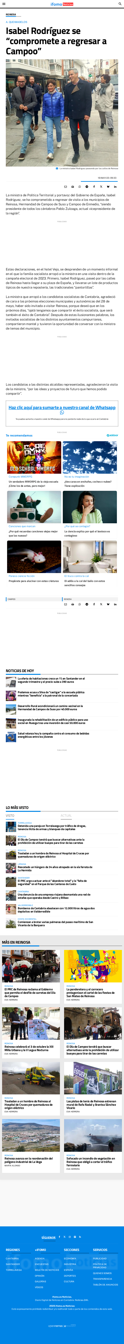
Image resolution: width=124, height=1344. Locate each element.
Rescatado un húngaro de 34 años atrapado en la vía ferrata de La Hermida (55, 868)
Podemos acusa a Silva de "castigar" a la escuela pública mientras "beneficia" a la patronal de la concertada (51, 694)
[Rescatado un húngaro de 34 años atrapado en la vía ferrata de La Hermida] (11, 868)
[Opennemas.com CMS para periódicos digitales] (62, 1325)
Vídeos (39, 1287)
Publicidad (100, 1258)
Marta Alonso (12, 1166)
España (68, 1270)
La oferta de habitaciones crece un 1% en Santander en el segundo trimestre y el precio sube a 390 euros (51, 680)
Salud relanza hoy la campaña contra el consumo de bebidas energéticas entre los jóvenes (53, 735)
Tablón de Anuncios (105, 1284)
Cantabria (12, 1258)
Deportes (70, 1276)
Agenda (40, 1258)
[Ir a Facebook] (59, 1236)
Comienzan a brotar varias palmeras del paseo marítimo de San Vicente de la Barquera (55, 923)
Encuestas (41, 1264)
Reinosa (11, 14)
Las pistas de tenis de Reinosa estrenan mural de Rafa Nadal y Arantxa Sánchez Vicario (91, 1104)
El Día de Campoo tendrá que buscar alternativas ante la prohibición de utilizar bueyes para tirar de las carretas (51, 841)
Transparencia (102, 1279)
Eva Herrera (11, 1000)
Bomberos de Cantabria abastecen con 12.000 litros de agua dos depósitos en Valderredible (56, 910)
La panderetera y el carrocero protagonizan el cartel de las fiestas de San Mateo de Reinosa (91, 992)
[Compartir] (80, 187)
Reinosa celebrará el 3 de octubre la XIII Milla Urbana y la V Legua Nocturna (29, 1048)
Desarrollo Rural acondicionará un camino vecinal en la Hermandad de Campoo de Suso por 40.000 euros (50, 707)
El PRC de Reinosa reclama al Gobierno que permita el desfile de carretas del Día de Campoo (30, 992)
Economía (70, 1258)
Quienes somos (102, 1273)
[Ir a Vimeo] (75, 1236)
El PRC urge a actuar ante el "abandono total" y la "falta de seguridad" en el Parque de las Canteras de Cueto (52, 882)
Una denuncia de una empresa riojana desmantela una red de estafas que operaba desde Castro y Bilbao (54, 896)
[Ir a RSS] (80, 1236)
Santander (13, 1264)
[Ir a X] (64, 1236)
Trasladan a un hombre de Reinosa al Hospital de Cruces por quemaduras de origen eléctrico (53, 855)
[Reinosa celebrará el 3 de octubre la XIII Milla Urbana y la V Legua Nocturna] (31, 1023)
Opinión (39, 1276)
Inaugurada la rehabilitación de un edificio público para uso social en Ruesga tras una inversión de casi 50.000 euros (53, 721)
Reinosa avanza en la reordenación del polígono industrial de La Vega (29, 1160)
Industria (70, 1264)
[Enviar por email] (65, 187)
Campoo (11, 599)
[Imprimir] (73, 187)
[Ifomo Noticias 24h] (62, 4)
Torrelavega (14, 1270)
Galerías (40, 1281)
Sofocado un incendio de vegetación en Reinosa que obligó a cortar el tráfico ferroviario (91, 1161)
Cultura (69, 1281)
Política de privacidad (100, 1266)
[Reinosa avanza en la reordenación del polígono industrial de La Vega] (31, 1135)
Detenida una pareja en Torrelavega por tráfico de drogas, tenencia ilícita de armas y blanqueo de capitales (52, 827)
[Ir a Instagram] (69, 1236)
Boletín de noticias (47, 1270)
